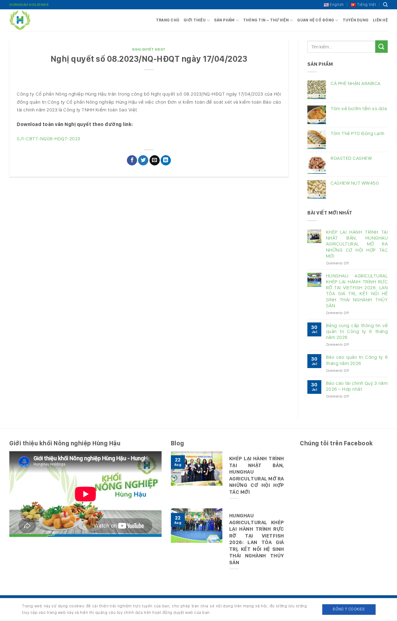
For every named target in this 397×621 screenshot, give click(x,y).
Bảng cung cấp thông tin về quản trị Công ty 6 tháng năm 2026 (357, 331)
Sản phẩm (224, 20)
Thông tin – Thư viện (266, 20)
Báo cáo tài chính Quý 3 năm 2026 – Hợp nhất (357, 386)
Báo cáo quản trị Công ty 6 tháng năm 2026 (357, 360)
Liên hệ (380, 20)
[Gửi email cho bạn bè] (154, 160)
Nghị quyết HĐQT (149, 49)
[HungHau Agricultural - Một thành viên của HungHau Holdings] (40, 20)
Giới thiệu (195, 20)
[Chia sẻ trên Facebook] (132, 160)
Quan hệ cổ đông (315, 20)
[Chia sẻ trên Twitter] (143, 160)
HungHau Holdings (29, 4)
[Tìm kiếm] (385, 4)
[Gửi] (381, 46)
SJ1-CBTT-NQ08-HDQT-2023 (48, 139)
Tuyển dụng (356, 20)
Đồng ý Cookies (349, 609)
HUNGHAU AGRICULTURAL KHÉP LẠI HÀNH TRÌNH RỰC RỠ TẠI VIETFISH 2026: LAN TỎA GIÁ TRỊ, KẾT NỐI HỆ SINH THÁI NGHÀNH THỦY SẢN (357, 290)
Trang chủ (167, 20)
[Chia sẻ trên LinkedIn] (166, 160)
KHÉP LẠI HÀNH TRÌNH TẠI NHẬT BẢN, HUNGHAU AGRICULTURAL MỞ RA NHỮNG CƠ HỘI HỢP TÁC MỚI (357, 244)
